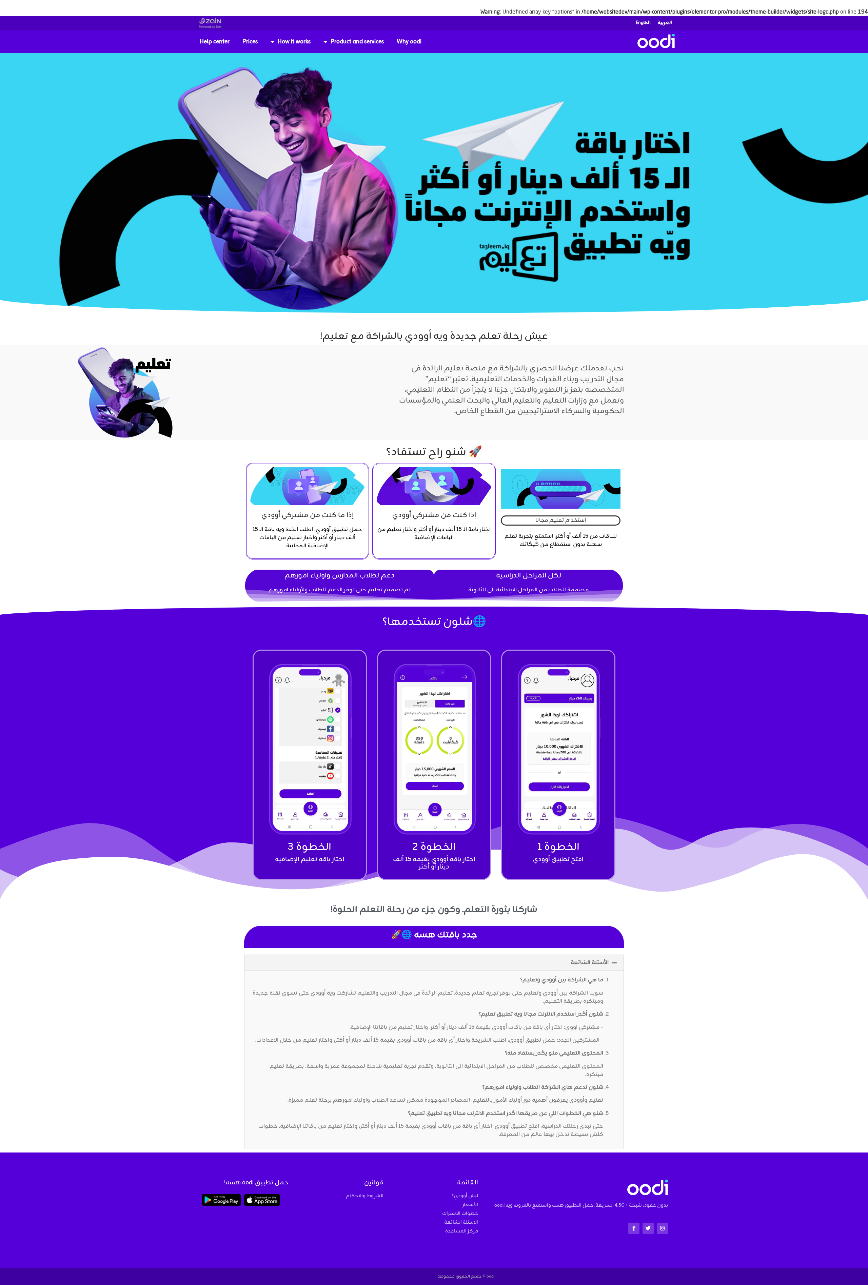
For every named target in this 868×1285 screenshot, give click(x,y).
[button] (434, 963)
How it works (294, 42)
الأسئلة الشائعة (590, 962)
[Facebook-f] (633, 1228)
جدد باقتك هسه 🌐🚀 (434, 935)
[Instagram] (662, 1228)
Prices (250, 42)
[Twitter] (648, 1228)
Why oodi (409, 42)
